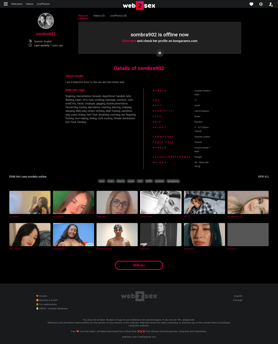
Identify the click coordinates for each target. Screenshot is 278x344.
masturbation (83, 96)
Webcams (17, 3)
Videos (29, 3)
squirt (78, 99)
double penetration (117, 103)
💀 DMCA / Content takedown (52, 308)
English (238, 296)
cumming (115, 114)
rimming (100, 110)
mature (160, 181)
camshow (126, 110)
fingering (70, 96)
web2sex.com (129, 337)
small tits (70, 103)
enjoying (70, 110)
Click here (129, 41)
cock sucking (105, 118)
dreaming (104, 114)
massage (110, 99)
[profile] (270, 4)
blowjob (96, 96)
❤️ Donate (41, 296)
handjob (120, 96)
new (101, 181)
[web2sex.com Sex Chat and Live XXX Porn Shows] (139, 5)
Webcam (83, 15)
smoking (99, 99)
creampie (90, 103)
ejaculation (94, 107)
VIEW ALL (263, 176)
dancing (116, 107)
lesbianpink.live (147, 337)
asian (131, 181)
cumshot (121, 99)
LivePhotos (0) (118, 15)
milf (140, 181)
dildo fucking (113, 110)
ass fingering (128, 114)
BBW (149, 181)
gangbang (173, 181)
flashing (69, 99)
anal (67, 114)
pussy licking (78, 114)
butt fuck (70, 122)
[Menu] (6, 4)
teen (130, 99)
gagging (100, 103)
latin (128, 96)
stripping (126, 107)
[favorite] (251, 4)
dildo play (81, 110)
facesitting (71, 107)
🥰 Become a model (46, 300)
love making (81, 118)
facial (80, 103)
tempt (91, 110)
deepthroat (108, 96)
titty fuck (88, 99)
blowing (81, 122)
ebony (120, 181)
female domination (124, 118)
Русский (237, 300)
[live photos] (261, 4)
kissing (83, 107)
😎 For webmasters (46, 304)
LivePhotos (43, 3)
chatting (106, 107)
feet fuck (92, 114)
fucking (69, 118)
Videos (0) (99, 15)
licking (93, 118)
